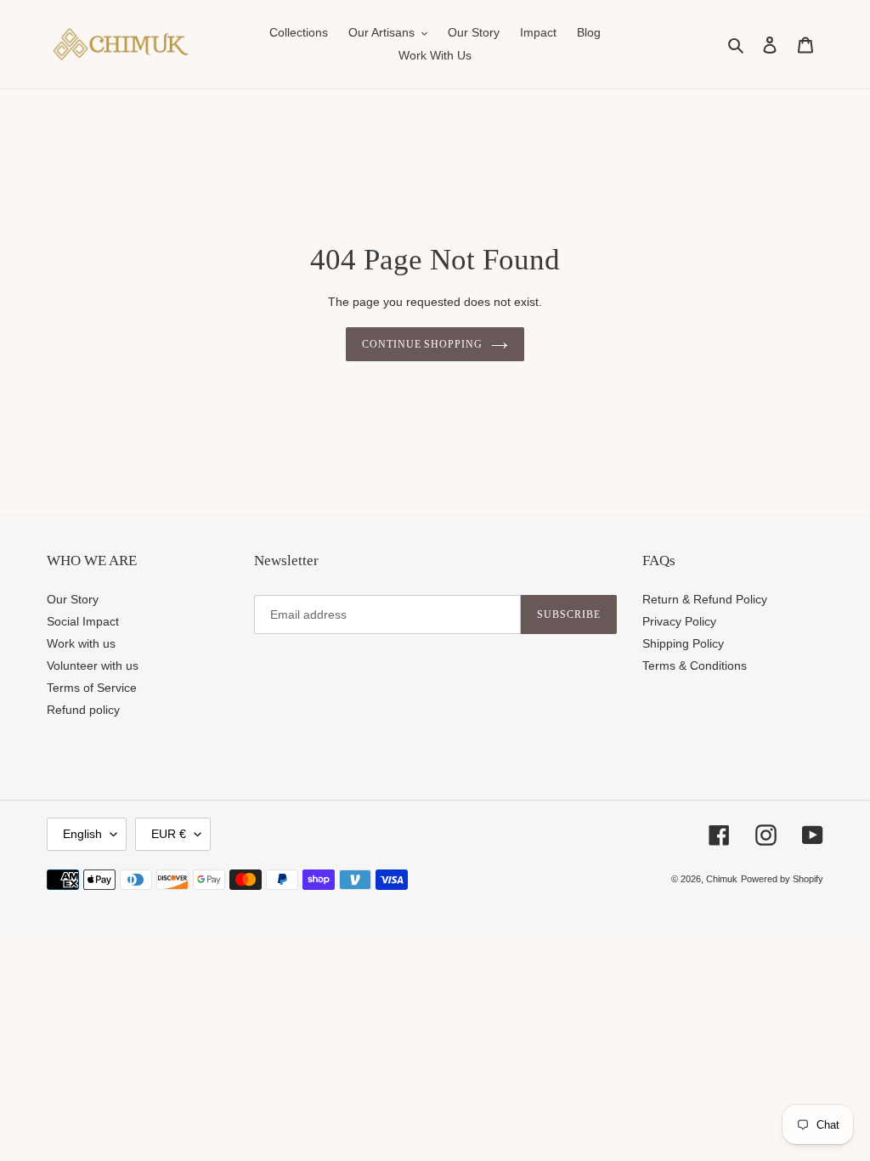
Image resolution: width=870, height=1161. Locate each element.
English (82, 834)
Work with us (81, 643)
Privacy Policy (679, 621)
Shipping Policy (683, 643)
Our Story (73, 599)
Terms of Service (92, 687)
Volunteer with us (92, 665)
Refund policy (83, 709)
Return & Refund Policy (704, 599)
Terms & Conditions (694, 665)
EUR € (168, 834)
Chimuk (721, 879)
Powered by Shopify (782, 879)
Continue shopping (422, 344)
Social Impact (83, 621)
